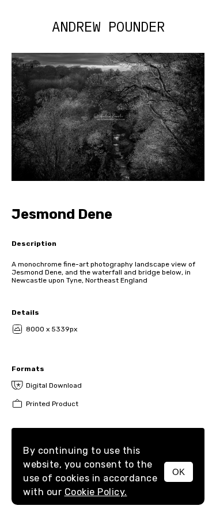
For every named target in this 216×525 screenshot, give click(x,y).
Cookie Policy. (96, 492)
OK (178, 472)
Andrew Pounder (108, 26)
